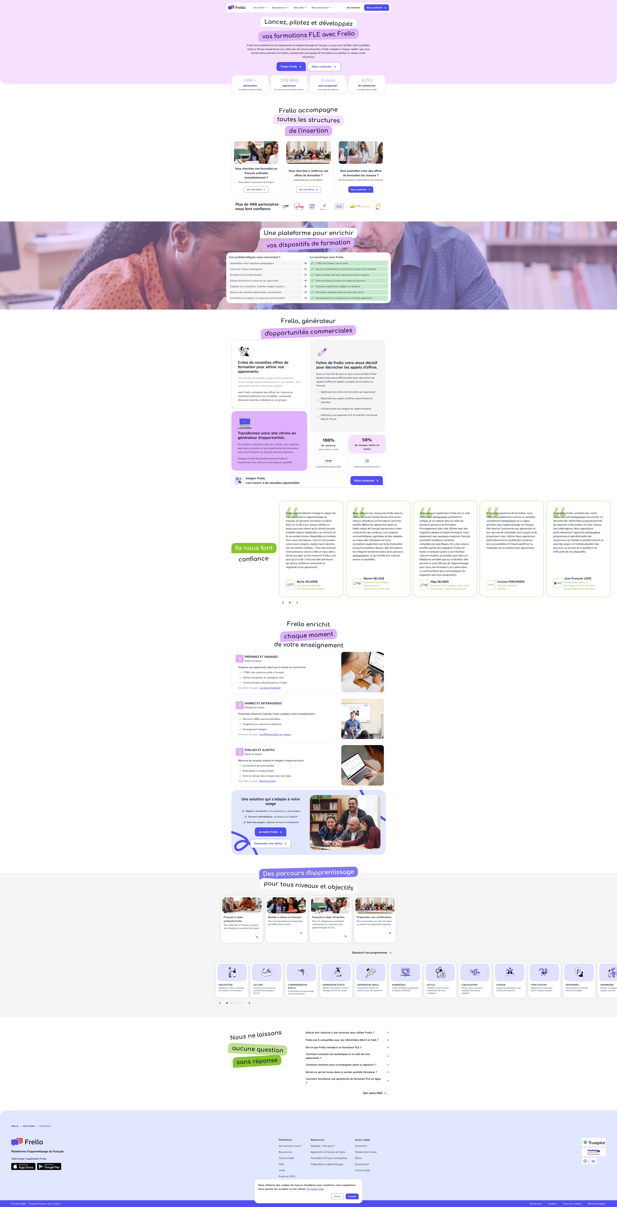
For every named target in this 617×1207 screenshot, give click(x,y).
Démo (358, 1158)
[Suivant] (297, 602)
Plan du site (536, 1203)
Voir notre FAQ (372, 1093)
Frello (14, 1126)
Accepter (352, 1196)
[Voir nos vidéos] (585, 1161)
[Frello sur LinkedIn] (593, 1161)
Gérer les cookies (572, 1203)
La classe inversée (270, 687)
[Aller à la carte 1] (290, 602)
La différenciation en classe (275, 734)
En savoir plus (315, 1189)
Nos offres (259, 7)
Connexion (361, 1146)
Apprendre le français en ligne (328, 1152)
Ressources (285, 1152)
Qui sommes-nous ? (290, 1146)
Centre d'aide (362, 1170)
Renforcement (267, 781)
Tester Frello (288, 66)
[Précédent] (283, 602)
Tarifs (282, 1170)
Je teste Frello (268, 832)
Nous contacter (374, 7)
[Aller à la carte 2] (231, 1003)
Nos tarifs (299, 7)
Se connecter (353, 7)
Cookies (552, 1203)
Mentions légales (597, 1203)
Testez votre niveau (366, 1152)
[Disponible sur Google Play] (49, 1166)
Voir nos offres (254, 189)
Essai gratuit (362, 1164)
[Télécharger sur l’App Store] (23, 1166)
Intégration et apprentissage (327, 1164)
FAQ (281, 1164)
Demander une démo (268, 843)
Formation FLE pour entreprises (329, 1158)
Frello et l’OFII (287, 1176)
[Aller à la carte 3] (235, 1003)
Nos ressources (320, 7)
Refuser (337, 1196)
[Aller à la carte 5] (242, 1003)
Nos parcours (279, 7)
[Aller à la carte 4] (238, 1003)
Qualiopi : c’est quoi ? (323, 1146)
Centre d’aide (286, 1158)
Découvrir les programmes (369, 953)
